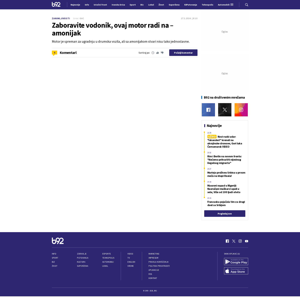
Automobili (108, 262)
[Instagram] (241, 109)
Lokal (105, 266)
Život (55, 266)
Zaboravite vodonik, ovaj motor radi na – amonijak (112, 29)
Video (130, 253)
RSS (150, 274)
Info (54, 253)
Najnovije (75, 4)
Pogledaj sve (225, 213)
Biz (53, 262)
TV (129, 258)
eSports (106, 253)
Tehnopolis (108, 258)
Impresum (153, 258)
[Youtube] (246, 241)
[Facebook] (208, 109)
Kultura (81, 262)
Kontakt (153, 278)
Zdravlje (82, 253)
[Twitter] (224, 109)
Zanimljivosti (61, 18)
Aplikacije (154, 270)
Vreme (131, 266)
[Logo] (56, 4)
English (131, 262)
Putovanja (82, 258)
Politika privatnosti (159, 266)
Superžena (82, 266)
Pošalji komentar (183, 52)
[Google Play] (236, 262)
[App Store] (236, 271)
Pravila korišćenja (159, 262)
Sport (55, 258)
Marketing (154, 253)
